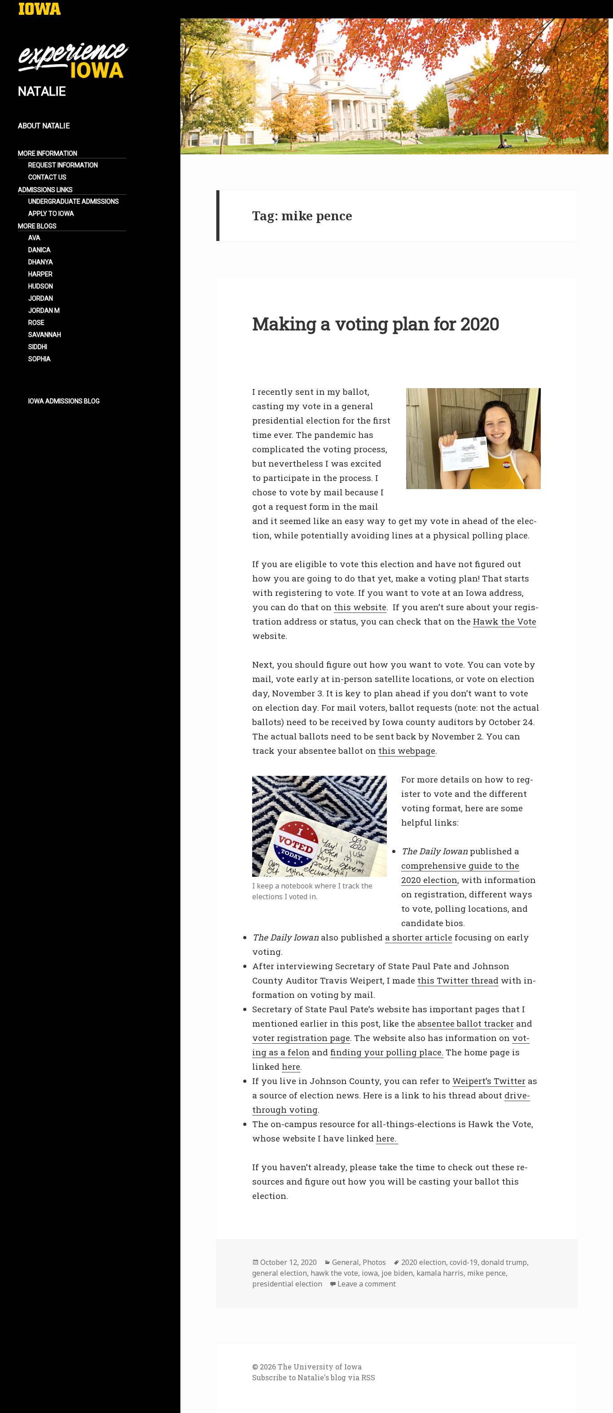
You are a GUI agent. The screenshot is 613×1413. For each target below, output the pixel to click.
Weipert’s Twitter (488, 1080)
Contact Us (47, 177)
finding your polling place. (386, 1052)
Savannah (44, 334)
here (291, 1066)
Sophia (39, 359)
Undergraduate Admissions (73, 201)
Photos (374, 1262)
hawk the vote (334, 1273)
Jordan (40, 298)
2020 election (423, 1262)
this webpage (406, 750)
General (345, 1262)
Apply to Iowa (51, 213)
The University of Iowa (320, 1366)
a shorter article (418, 937)
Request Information (63, 165)
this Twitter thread (458, 980)
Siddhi (37, 346)
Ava (34, 237)
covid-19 (463, 1262)
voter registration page (301, 1037)
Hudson (40, 286)
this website (360, 606)
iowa (370, 1273)
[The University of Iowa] (40, 10)
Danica (39, 250)
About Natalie (50, 132)
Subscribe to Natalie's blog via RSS (313, 1377)
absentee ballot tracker (465, 1023)
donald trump (504, 1262)
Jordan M (44, 310)
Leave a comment (366, 1284)
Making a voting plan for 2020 (375, 323)
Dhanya (40, 262)
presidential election (287, 1284)
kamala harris (440, 1273)
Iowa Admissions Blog (64, 401)
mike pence (486, 1273)
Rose (36, 322)
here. (387, 1138)
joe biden (397, 1273)
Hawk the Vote (504, 621)
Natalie (42, 91)
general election (279, 1273)
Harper (40, 274)
